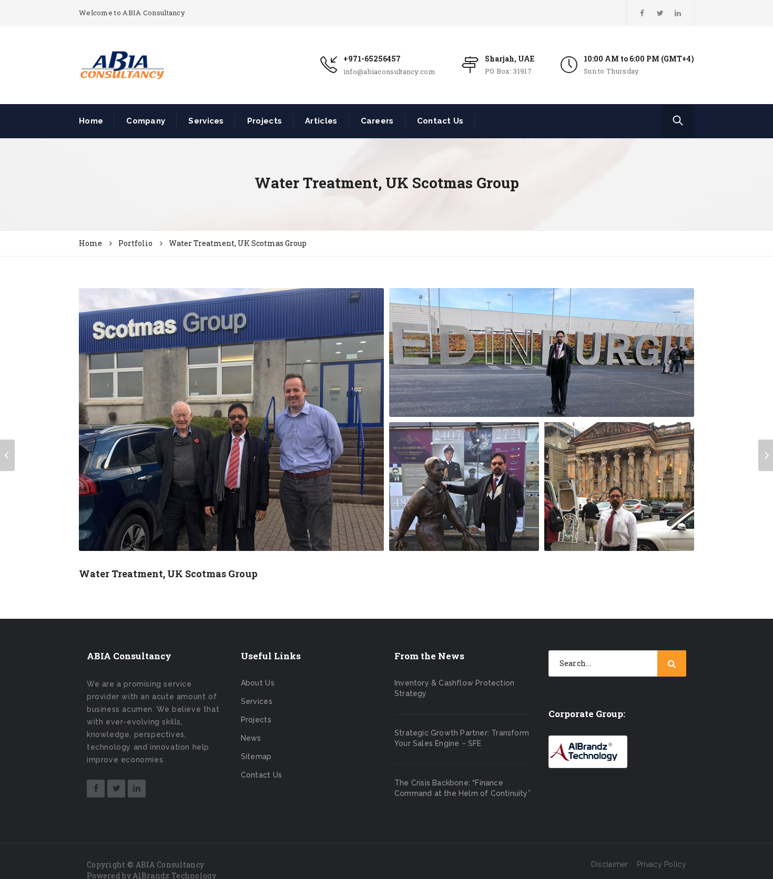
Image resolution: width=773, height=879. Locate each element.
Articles (321, 121)
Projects (264, 121)
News (251, 738)
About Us (257, 683)
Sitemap (256, 756)
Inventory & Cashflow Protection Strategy (454, 688)
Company (145, 121)
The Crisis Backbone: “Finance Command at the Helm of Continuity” (462, 788)
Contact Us (440, 121)
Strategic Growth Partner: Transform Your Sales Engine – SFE (461, 738)
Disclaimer (609, 864)
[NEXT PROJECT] (765, 455)
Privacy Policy (661, 864)
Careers (377, 121)
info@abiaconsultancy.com (389, 71)
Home (91, 121)
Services (205, 121)
